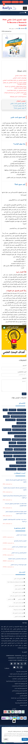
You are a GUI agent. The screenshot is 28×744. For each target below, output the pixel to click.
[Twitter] (21, 663)
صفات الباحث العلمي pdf (18, 592)
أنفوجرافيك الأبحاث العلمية (19, 429)
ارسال (24, 393)
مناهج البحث (12, 442)
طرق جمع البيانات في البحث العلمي (18, 564)
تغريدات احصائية (10, 459)
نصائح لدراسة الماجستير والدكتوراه (17, 446)
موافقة (25, 739)
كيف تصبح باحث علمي (19, 578)
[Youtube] (11, 663)
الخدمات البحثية (21, 469)
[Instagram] (14, 663)
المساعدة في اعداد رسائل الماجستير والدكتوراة (15, 452)
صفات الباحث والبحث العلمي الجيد (16, 606)
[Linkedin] (18, 663)
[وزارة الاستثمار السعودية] (23, 712)
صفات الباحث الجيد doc (19, 602)
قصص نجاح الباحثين (11, 469)
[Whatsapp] (21, 667)
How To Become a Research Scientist (15, 582)
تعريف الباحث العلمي (19, 616)
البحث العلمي (21, 599)
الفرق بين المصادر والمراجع (20, 541)
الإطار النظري (12, 410)
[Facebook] (25, 663)
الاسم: (24, 365)
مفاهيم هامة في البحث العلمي (18, 416)
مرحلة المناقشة (21, 410)
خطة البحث (6, 416)
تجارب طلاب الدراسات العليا (19, 426)
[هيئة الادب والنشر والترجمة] (7, 712)
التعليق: (24, 378)
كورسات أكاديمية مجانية (20, 449)
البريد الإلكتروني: (22, 372)
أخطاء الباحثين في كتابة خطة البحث (16, 90)
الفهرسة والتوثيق (21, 423)
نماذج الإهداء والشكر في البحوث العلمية (17, 558)
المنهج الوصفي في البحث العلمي (18, 552)
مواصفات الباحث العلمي (19, 78)
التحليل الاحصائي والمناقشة (19, 439)
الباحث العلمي (11, 599)
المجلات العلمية (6, 439)
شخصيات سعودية (21, 459)
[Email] (14, 667)
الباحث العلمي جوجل (19, 589)
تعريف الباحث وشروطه (19, 609)
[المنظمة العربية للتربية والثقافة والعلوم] (12, 712)
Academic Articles (21, 462)
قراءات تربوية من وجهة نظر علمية (17, 465)
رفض (5, 739)
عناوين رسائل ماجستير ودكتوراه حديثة (16, 413)
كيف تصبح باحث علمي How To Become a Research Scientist (14, 23)
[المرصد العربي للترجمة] (16, 712)
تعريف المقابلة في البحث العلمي (19, 547)
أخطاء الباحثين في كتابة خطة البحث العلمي (14, 80)
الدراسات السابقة (21, 419)
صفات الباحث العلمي (19, 585)
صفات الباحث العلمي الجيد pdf (17, 596)
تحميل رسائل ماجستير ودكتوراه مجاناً (17, 433)
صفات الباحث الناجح (20, 75)
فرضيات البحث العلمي (21, 535)
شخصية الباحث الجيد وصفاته (18, 96)
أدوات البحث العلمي (10, 419)
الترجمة (5, 410)
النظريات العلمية (6, 429)
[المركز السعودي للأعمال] (19, 712)
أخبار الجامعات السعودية (19, 456)
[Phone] (17, 667)
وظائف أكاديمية (8, 456)
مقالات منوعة (9, 449)
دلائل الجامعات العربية (20, 436)
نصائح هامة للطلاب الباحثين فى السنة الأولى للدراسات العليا (15, 87)
